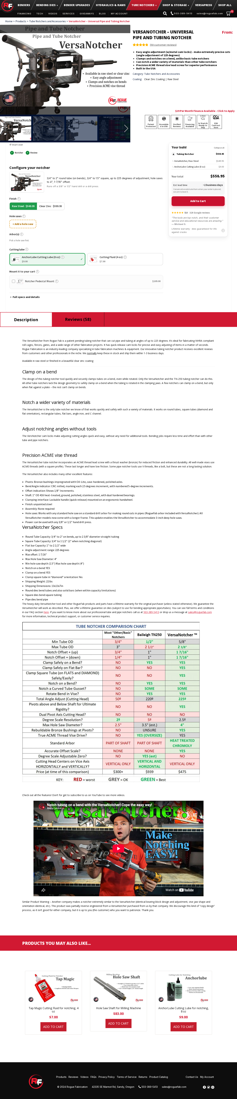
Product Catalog (158, 1076)
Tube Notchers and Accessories (47, 21)
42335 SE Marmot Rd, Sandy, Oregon (113, 1086)
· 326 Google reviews (191, 212)
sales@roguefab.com (210, 13)
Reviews (73, 1076)
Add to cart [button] (53, 1027)
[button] (126, 128)
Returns (143, 1076)
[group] (65, 70)
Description (26, 319)
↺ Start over (16, 144)
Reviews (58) (78, 319)
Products (20, 21)
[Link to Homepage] (36, 1081)
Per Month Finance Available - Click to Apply (207, 111)
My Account (119, 13)
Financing (24, 13)
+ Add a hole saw (22, 224)
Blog (102, 13)
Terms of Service (127, 1076)
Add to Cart (198, 201)
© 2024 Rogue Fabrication (72, 1086)
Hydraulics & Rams (110, 5)
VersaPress (203, 5)
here (46, 612)
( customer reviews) (163, 44)
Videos (52, 13)
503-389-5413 (182, 13)
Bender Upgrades (77, 5)
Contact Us (192, 1076)
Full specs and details (26, 297)
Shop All (225, 5)
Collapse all (219, 147)
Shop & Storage (175, 5)
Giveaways (87, 13)
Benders (24, 5)
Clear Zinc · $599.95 (50, 206)
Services (68, 13)
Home (8, 21)
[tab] (26, 319)
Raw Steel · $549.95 (23, 206)
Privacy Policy (107, 1076)
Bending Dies (46, 5)
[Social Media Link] (204, 1087)
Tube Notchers (143, 5)
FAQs (93, 1076)
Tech (39, 13)
